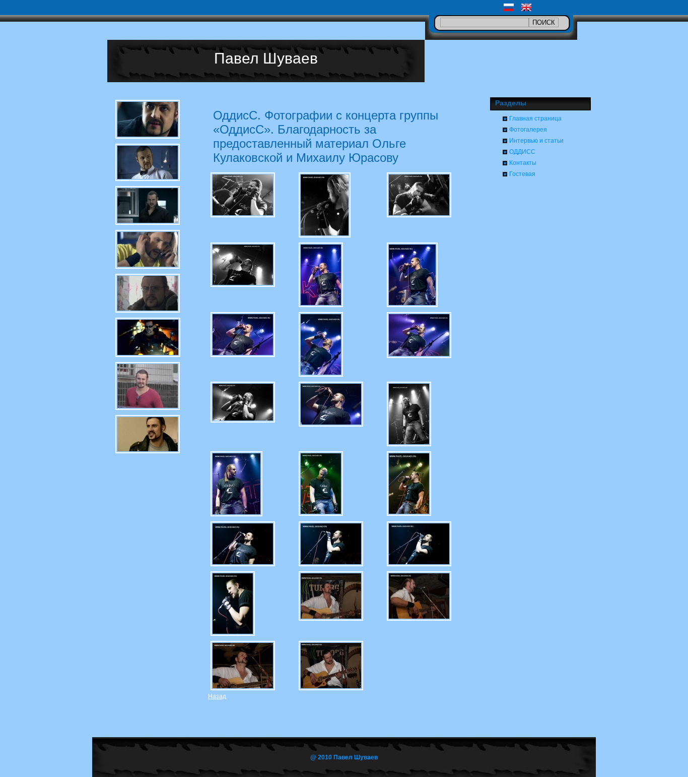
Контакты (522, 163)
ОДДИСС (522, 152)
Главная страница (535, 118)
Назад (217, 696)
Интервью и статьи (536, 141)
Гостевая (522, 174)
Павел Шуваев (266, 58)
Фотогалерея (528, 130)
